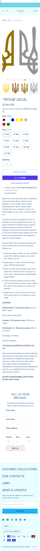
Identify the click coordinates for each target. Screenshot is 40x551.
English (6, 526)
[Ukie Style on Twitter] (26, 520)
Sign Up (15, 448)
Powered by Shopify (23, 547)
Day (17, 437)
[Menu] (3, 11)
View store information (10, 193)
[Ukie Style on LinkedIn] (17, 520)
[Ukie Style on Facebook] (9, 520)
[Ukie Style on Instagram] (13, 520)
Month (8, 437)
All (10, 20)
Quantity (5, 159)
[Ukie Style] (20, 11)
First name (10, 410)
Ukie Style (12, 547)
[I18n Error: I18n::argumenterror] (6, 88)
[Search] (7, 11)
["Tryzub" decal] (20, 50)
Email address (12, 428)
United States (11, 531)
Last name (10, 419)
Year (28, 437)
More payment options (20, 183)
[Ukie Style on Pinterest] (21, 520)
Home (4, 20)
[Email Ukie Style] (4, 520)
